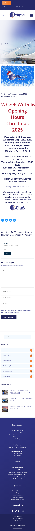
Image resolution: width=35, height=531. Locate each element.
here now (27, 199)
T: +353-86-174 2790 (17, 454)
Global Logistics (17, 493)
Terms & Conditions (17, 467)
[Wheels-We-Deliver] (16, 14)
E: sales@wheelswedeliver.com (17, 435)
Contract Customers (18, 3)
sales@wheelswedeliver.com (25, 7)
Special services (7, 371)
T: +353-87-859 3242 (17, 456)
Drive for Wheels (17, 516)
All (4, 350)
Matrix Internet (17, 528)
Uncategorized (7, 376)
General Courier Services (17, 499)
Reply (8, 253)
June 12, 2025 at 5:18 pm (11, 245)
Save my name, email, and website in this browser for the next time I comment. (16, 311)
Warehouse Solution (17, 497)
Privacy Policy (17, 470)
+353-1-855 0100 (10, 7)
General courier (7, 355)
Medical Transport (17, 495)
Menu (31, 16)
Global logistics (7, 360)
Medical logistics (7, 366)
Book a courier (6, 3)
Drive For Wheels (28, 3)
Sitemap (17, 522)
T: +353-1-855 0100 (17, 432)
